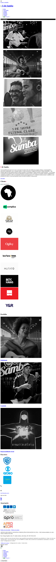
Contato (5, 15)
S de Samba (5, 10)
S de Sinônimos (4, 19)
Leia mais (3, 178)
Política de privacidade (5, 530)
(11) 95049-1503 (31, 488)
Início (4, 9)
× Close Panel (4, 560)
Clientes (5, 11)
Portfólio (5, 12)
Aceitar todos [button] (24, 543)
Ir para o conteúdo (4, 2)
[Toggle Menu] (2, 546)
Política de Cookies (5, 543)
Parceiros (5, 14)
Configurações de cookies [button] (15, 543)
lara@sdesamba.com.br (5, 493)
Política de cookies (15, 530)
